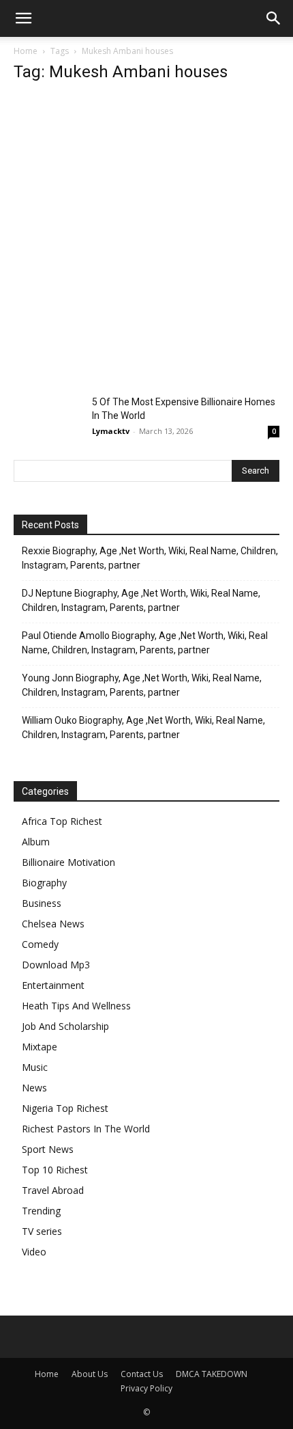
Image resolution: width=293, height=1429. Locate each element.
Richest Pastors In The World (86, 1128)
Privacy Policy (146, 1388)
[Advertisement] (146, 243)
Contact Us (142, 1374)
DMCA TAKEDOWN (211, 1374)
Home (25, 51)
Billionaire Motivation (68, 862)
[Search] (274, 18)
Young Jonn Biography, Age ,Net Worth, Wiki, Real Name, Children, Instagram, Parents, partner (142, 685)
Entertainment (53, 985)
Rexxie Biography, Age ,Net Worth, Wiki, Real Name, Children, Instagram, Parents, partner (150, 558)
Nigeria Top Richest (65, 1108)
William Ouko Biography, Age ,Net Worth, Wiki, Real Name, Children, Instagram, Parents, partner (143, 727)
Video (34, 1251)
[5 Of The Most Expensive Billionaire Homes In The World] (48, 418)
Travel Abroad (53, 1190)
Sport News (48, 1149)
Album (36, 841)
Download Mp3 (56, 964)
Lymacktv (110, 431)
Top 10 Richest (55, 1169)
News (34, 1087)
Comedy (40, 944)
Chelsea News (53, 923)
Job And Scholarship (65, 1026)
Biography (44, 882)
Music (35, 1067)
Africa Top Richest (62, 821)
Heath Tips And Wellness (76, 1005)
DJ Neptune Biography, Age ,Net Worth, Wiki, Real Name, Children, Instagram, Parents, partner (141, 600)
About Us (90, 1374)
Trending (41, 1210)
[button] (23, 18)
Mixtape (39, 1046)
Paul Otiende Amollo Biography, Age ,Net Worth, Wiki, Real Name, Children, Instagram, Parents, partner (145, 642)
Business (41, 903)
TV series (42, 1231)
